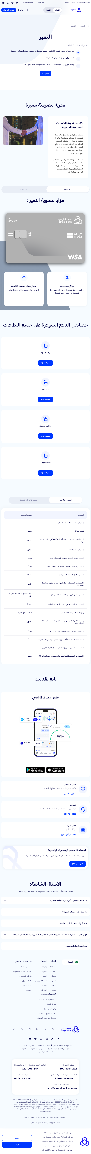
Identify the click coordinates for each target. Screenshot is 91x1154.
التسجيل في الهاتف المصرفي (46, 1018)
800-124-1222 (68, 1068)
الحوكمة (32, 1049)
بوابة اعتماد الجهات (43, 1045)
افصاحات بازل (27, 981)
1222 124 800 (70, 814)
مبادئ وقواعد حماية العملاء (47, 999)
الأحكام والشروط (29, 1117)
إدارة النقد (43, 967)
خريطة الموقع (52, 1049)
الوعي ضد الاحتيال (27, 1045)
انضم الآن (45, 73)
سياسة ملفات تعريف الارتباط (58, 1117)
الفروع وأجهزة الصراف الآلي (62, 1045)
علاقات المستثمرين (25, 976)
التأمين (54, 981)
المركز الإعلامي (27, 985)
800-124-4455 (64, 1078)
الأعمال (48, 10)
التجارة (44, 985)
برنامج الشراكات (65, 1049)
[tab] (67, 189)
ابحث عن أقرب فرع (68, 834)
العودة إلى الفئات (78, 26)
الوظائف (29, 990)
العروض (53, 985)
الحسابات (53, 967)
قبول (17, 1145)
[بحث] (28, 10)
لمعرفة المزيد (45, 363)
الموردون (41, 1049)
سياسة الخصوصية (42, 1117)
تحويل (54, 990)
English (21, 10)
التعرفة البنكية (51, 1004)
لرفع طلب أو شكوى (49, 1009)
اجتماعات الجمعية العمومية (22, 971)
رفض (17, 1138)
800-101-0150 (23, 1078)
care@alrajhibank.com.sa (62, 1088)
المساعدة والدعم (28, 2)
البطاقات (53, 971)
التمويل (54, 976)
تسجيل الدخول (8, 10)
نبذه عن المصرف (26, 967)
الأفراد (57, 10)
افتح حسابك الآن (77, 864)
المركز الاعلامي (40, 2)
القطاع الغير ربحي (41, 981)
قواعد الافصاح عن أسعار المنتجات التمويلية (77, 2)
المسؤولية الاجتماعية (45, 1052)
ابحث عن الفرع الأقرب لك (47, 1013)
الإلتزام (24, 1049)
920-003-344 (30, 1068)
